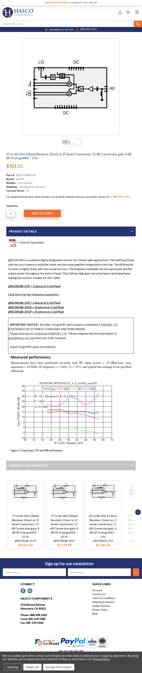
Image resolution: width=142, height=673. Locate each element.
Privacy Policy (100, 609)
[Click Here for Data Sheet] (12, 242)
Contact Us (99, 594)
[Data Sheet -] (77, 142)
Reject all (32, 667)
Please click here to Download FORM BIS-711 (38, 333)
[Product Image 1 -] (66, 142)
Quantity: (12, 205)
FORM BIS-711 (108, 324)
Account (97, 590)
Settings (13, 667)
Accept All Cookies (58, 667)
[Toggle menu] (137, 12)
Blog (94, 613)
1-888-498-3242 (120, 196)
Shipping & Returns (103, 601)
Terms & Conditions (103, 598)
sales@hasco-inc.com (21, 338)
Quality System (101, 605)
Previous (8, 512)
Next (137, 512)
